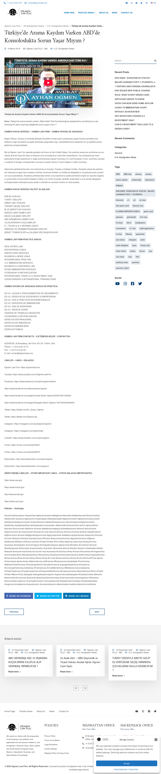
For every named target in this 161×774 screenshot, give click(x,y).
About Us (103, 12)
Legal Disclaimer (51, 745)
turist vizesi (121, 251)
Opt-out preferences (120, 769)
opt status (120, 239)
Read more (13, 672)
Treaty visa (145, 245)
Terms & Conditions (52, 740)
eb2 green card (122, 205)
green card (148, 211)
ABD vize (127, 174)
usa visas (120, 256)
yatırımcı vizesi (122, 268)
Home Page (69, 12)
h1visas (119, 222)
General (118, 153)
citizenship (136, 179)
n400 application (147, 228)
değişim (119, 185)
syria (134, 245)
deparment (149, 179)
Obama (129, 234)
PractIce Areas (86, 12)
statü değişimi (122, 245)
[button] (156, 739)
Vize (137, 256)
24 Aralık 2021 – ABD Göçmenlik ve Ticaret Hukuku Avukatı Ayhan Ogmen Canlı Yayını (80, 662)
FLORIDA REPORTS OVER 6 (128, 211)
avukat (148, 174)
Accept (127, 763)
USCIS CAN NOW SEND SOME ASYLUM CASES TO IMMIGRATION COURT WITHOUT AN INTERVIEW (134, 107)
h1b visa (143, 217)
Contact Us (126, 12)
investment (121, 228)
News (114, 12)
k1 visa (133, 228)
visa (130, 256)
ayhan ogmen (122, 179)
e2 (134, 200)
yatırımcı (135, 262)
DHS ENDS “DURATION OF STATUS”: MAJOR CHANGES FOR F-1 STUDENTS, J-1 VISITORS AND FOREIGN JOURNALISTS (135, 82)
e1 (128, 200)
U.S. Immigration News (64, 48)
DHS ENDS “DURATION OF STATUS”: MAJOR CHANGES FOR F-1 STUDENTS (135, 193)
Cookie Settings (50, 749)
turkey (132, 251)
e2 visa (142, 200)
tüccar (142, 251)
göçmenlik (131, 217)
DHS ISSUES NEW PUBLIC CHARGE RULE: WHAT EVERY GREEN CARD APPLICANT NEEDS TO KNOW (132, 94)
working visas (122, 262)
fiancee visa (138, 205)
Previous (14, 612)
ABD (118, 174)
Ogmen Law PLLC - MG (37, 48)
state (142, 239)
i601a (129, 222)
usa (150, 251)
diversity (119, 200)
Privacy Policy (133, 769)
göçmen (119, 217)
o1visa (119, 234)
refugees (132, 239)
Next (97, 612)
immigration (140, 222)
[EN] (152, 2)
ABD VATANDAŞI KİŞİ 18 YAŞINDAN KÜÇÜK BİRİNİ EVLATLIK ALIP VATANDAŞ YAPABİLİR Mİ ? (27, 662)
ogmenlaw (140, 234)
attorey (138, 174)
